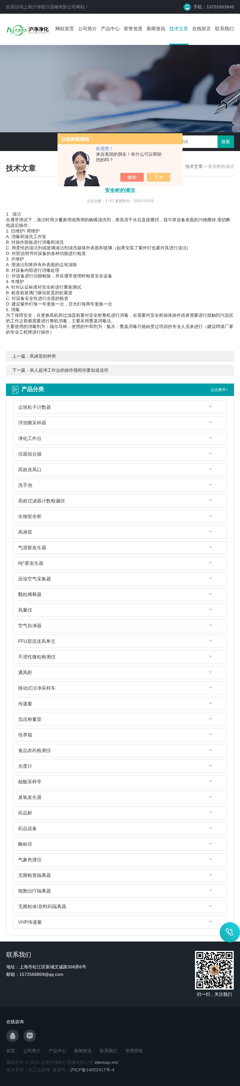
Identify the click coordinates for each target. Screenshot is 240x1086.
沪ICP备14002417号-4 (92, 1069)
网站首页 (64, 28)
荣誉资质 (133, 28)
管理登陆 (134, 1050)
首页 (10, 1050)
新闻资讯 (156, 28)
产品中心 (110, 28)
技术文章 (178, 28)
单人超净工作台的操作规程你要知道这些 (69, 370)
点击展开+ (219, 390)
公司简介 (87, 28)
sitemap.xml (106, 1062)
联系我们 (224, 28)
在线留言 (201, 28)
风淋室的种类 (43, 356)
